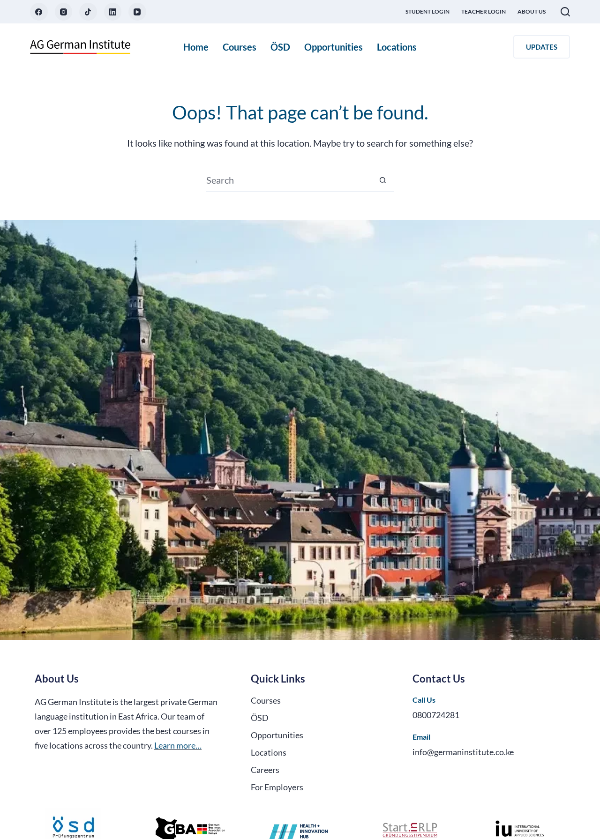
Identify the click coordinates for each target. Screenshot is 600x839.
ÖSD (280, 46)
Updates (541, 47)
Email (421, 736)
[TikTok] (88, 12)
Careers (265, 770)
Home (196, 46)
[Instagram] (64, 12)
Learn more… (178, 745)
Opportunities (333, 46)
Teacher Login (483, 11)
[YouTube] (137, 12)
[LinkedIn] (113, 12)
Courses (239, 46)
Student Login (427, 11)
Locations (397, 46)
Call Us (423, 699)
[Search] (565, 11)
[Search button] (382, 180)
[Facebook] (39, 12)
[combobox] (288, 180)
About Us (532, 11)
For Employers (277, 787)
